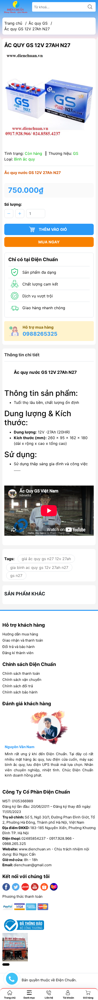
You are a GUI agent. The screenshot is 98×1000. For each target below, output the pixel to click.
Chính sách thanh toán (21, 673)
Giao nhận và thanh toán (22, 640)
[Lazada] (54, 887)
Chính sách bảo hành (20, 692)
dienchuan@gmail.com (33, 865)
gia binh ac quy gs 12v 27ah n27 (39, 567)
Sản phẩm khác (24, 594)
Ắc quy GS (38, 23)
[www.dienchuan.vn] (16, 7)
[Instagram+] (25, 887)
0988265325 (40, 334)
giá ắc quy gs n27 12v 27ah (46, 558)
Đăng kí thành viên (18, 653)
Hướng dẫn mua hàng (20, 634)
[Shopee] (44, 887)
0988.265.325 (14, 843)
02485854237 (33, 838)
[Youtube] (35, 887)
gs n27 (16, 575)
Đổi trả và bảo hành (18, 646)
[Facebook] (6, 887)
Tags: (9, 558)
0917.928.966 (60, 838)
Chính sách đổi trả (17, 686)
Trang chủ (13, 23)
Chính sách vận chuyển (21, 679)
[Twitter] (16, 887)
